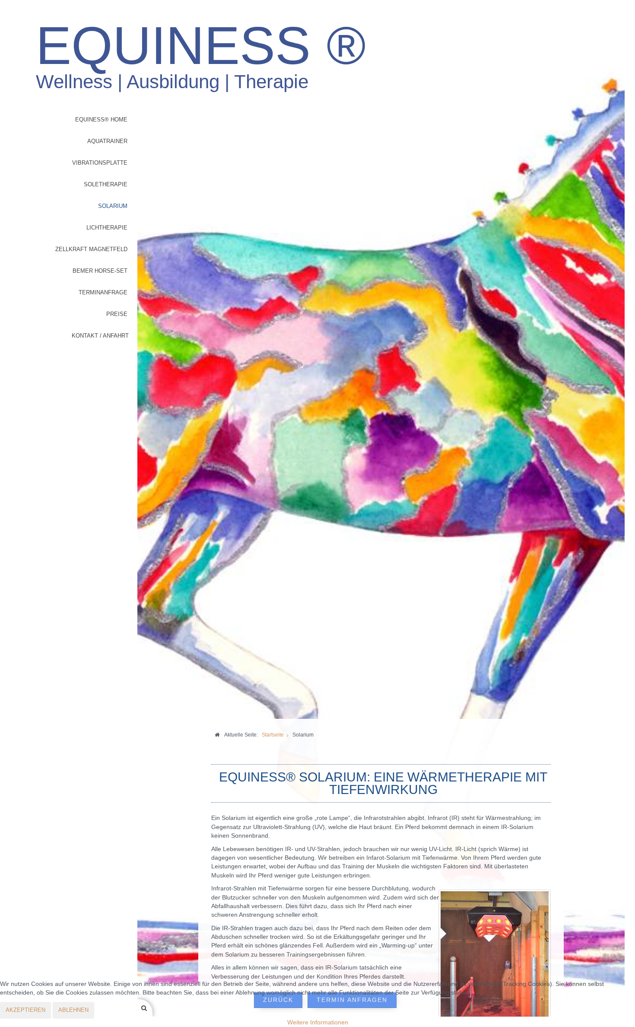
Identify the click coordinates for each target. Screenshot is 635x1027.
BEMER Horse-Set (100, 271)
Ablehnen (73, 1010)
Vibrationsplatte (99, 162)
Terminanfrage (103, 292)
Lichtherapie (106, 227)
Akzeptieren (25, 1010)
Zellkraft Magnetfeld (91, 249)
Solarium (112, 206)
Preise (116, 314)
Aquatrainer (107, 141)
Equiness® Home (101, 119)
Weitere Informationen (317, 1022)
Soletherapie (105, 184)
